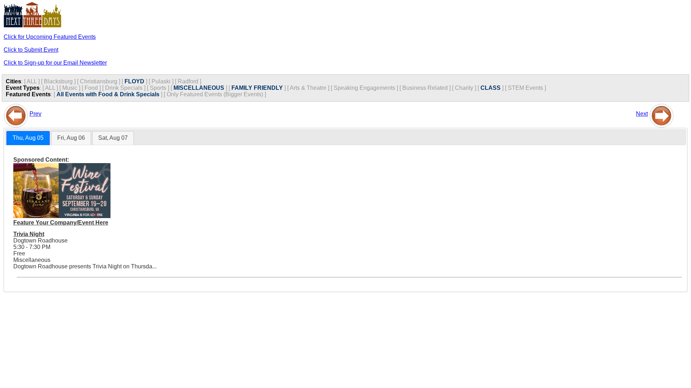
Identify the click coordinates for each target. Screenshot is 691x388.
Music (69, 88)
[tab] (28, 138)
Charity (464, 88)
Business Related (425, 88)
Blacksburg (58, 81)
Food (91, 88)
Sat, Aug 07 (113, 138)
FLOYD (134, 81)
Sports (158, 88)
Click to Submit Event (31, 50)
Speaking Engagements (364, 88)
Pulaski (161, 81)
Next (642, 114)
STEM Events (525, 88)
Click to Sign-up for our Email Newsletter (55, 63)
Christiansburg (98, 81)
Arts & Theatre (308, 88)
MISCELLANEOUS (198, 88)
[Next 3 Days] (661, 114)
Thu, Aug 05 (28, 138)
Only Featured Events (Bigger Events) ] (216, 94)
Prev (35, 114)
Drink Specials (124, 88)
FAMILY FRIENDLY (257, 88)
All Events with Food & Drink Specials (108, 94)
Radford (188, 81)
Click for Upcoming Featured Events (50, 37)
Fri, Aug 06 (71, 138)
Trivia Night (28, 234)
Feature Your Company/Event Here (60, 223)
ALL (32, 81)
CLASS (490, 88)
